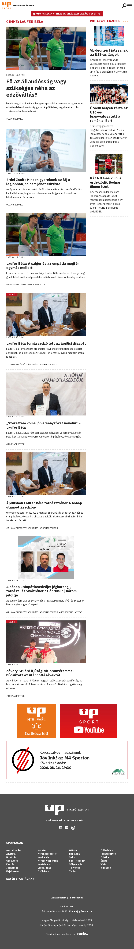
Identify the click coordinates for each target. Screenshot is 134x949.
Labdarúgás (44, 867)
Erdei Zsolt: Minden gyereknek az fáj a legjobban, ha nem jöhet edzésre (38, 181)
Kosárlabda (44, 864)
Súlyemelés (75, 864)
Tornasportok (108, 853)
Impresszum (75, 897)
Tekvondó (74, 867)
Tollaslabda (107, 850)
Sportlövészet (77, 860)
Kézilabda (43, 857)
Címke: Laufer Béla (24, 22)
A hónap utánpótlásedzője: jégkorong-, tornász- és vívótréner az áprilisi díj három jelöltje (41, 591)
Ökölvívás (43, 871)
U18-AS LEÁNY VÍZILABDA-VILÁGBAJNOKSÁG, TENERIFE (68, 13)
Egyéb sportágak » (20, 878)
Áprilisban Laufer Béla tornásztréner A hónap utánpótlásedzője (44, 505)
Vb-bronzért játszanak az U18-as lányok (109, 52)
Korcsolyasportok (48, 860)
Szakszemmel (54, 820)
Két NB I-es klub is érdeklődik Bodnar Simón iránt (105, 182)
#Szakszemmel (14, 119)
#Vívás (78, 612)
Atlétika (11, 853)
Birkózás (11, 857)
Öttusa (73, 850)
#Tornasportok (36, 284)
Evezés (10, 864)
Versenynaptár (75, 820)
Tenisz (73, 871)
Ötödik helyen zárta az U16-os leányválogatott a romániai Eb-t (109, 114)
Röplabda (74, 853)
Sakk (72, 857)
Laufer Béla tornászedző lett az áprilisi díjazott (46, 343)
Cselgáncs (12, 860)
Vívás (103, 864)
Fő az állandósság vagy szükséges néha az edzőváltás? (36, 88)
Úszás (103, 860)
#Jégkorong (66, 612)
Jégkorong (12, 867)
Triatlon (105, 857)
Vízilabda (105, 867)
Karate (42, 850)
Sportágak (14, 843)
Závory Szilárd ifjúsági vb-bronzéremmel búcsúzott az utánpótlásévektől (40, 673)
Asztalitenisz (13, 850)
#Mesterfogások (16, 284)
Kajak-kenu (12, 871)
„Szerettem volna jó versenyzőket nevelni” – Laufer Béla (43, 425)
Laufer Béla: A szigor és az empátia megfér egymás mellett (42, 265)
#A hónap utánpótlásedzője (22, 364)
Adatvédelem (59, 897)
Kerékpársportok (47, 853)
